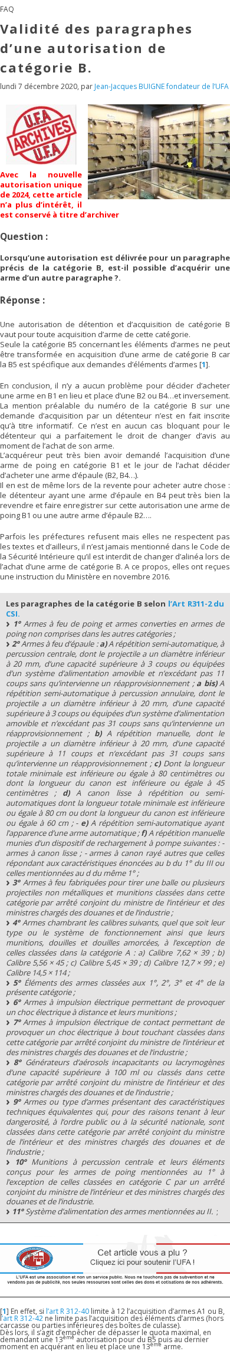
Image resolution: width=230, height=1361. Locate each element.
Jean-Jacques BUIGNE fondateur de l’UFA (161, 86)
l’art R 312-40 (67, 1311)
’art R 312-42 (22, 1318)
